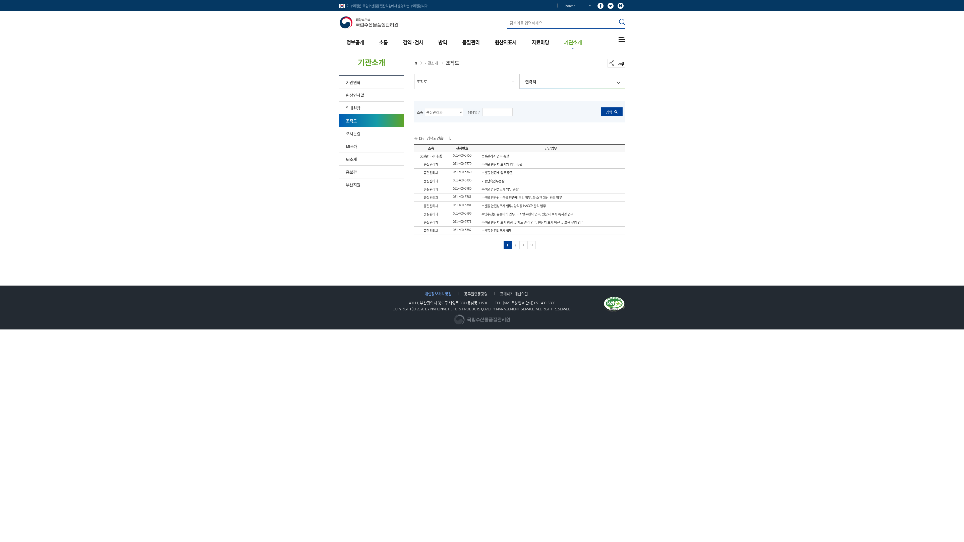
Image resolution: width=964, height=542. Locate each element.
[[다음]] (524, 245)
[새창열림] (600, 5)
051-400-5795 (462, 180)
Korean (570, 5)
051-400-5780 (462, 188)
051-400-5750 (462, 155)
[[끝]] (532, 245)
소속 (420, 112)
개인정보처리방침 (438, 293)
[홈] (417, 63)
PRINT (620, 63)
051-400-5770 (462, 164)
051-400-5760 (462, 172)
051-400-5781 (462, 205)
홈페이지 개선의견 (514, 293)
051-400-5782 (462, 230)
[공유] (612, 63)
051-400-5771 (462, 222)
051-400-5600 (544, 302)
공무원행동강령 (476, 293)
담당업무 (474, 112)
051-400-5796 (462, 213)
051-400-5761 (462, 197)
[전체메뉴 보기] (622, 39)
